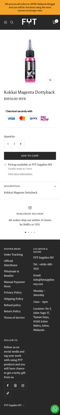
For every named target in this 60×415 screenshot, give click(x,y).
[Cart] (54, 22)
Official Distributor (11, 263)
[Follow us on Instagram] (22, 385)
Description (12, 186)
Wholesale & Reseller (11, 273)
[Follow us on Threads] (15, 385)
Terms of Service (14, 317)
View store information (20, 174)
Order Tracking (13, 254)
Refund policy (12, 305)
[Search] (11, 22)
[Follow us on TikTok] (8, 393)
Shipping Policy (13, 298)
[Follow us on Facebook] (8, 385)
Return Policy (12, 311)
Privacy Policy (13, 292)
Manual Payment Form (14, 284)
